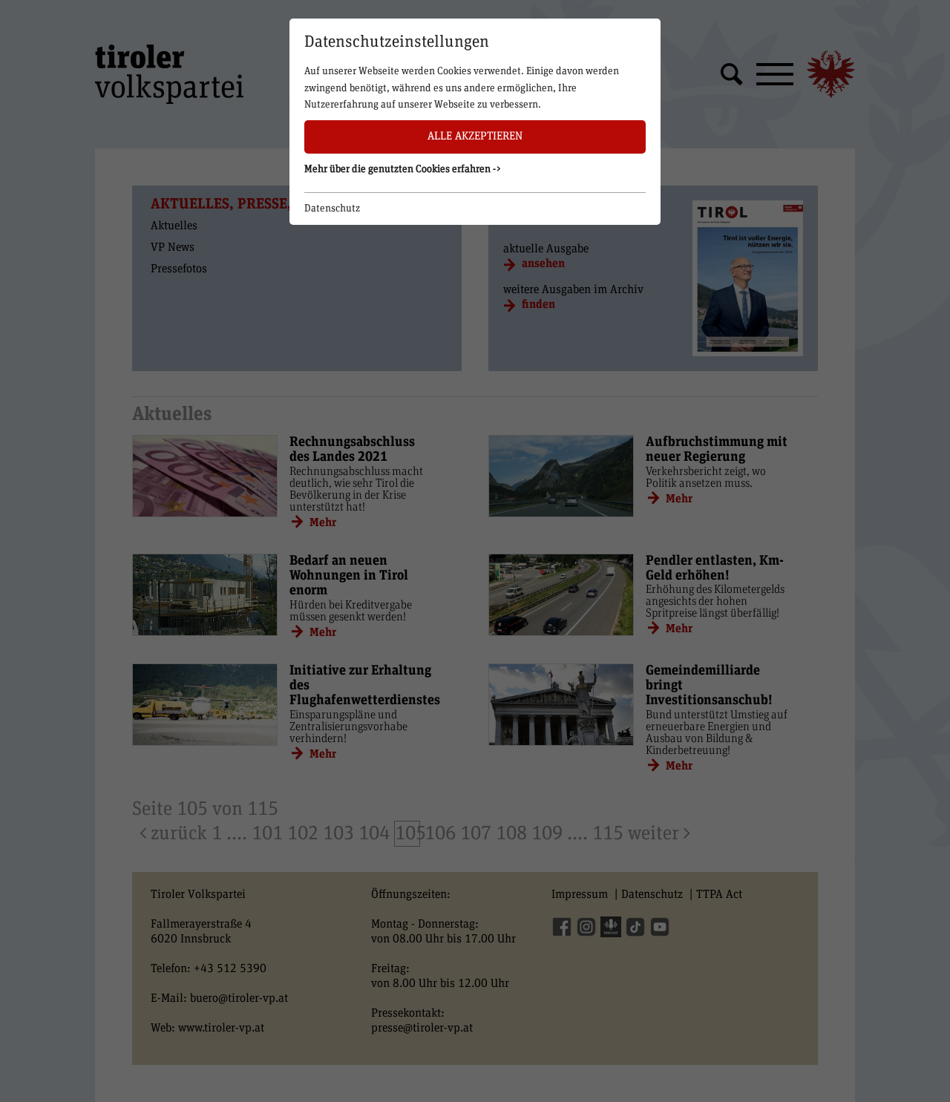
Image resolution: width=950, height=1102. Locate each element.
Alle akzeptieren (475, 136)
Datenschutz (332, 208)
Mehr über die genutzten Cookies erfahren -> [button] (403, 169)
